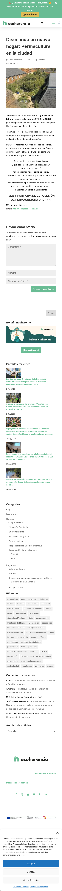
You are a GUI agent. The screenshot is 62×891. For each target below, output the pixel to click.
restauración (12, 661)
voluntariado (27, 666)
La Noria (10, 637)
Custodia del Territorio (16, 618)
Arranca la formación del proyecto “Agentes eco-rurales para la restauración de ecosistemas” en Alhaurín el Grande (27, 406)
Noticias (41, 59)
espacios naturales (15, 632)
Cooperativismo (15, 522)
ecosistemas (47, 623)
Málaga (42, 637)
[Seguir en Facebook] (16, 794)
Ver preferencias (31, 880)
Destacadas (11, 514)
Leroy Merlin (22, 637)
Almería (14, 554)
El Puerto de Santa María (23, 581)
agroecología (12, 599)
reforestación (12, 656)
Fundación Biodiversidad (36, 632)
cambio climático (14, 608)
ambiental (32, 599)
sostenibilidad (13, 666)
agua (23, 599)
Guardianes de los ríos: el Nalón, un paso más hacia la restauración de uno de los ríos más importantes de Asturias (29, 482)
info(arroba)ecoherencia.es (25, 209)
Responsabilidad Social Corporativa (25, 546)
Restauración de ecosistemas (22, 550)
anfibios (10, 604)
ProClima (12, 573)
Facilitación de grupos (18, 536)
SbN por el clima (16, 587)
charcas (48, 608)
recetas (44, 652)
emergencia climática (36, 628)
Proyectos (11, 565)
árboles (50, 666)
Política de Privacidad (39, 887)
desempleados (42, 618)
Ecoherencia (16, 59)
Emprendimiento (16, 532)
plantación (32, 647)
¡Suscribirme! (31, 350)
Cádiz (30, 618)
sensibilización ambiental (31, 661)
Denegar (31, 872)
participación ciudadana (31, 642)
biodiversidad (32, 604)
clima (9, 613)
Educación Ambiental (18, 527)
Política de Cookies (21, 887)
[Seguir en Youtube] (34, 794)
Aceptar (31, 863)
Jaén (13, 558)
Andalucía (44, 599)
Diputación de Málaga (16, 623)
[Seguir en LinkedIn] (40, 794)
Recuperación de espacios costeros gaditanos (30, 578)
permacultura (12, 647)
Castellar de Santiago (33, 608)
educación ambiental (16, 628)
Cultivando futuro (16, 569)
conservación (20, 613)
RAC (40, 697)
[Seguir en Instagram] (28, 794)
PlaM (23, 647)
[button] (57, 832)
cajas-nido (45, 604)
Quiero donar (30, 14)
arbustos (20, 604)
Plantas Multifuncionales (17, 652)
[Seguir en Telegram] (46, 794)
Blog (8, 509)
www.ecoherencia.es (45, 773)
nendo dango (12, 642)
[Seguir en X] (22, 794)
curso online (34, 613)
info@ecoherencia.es (17, 783)
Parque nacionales (17, 541)
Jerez (51, 632)
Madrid (33, 637)
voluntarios (39, 666)
